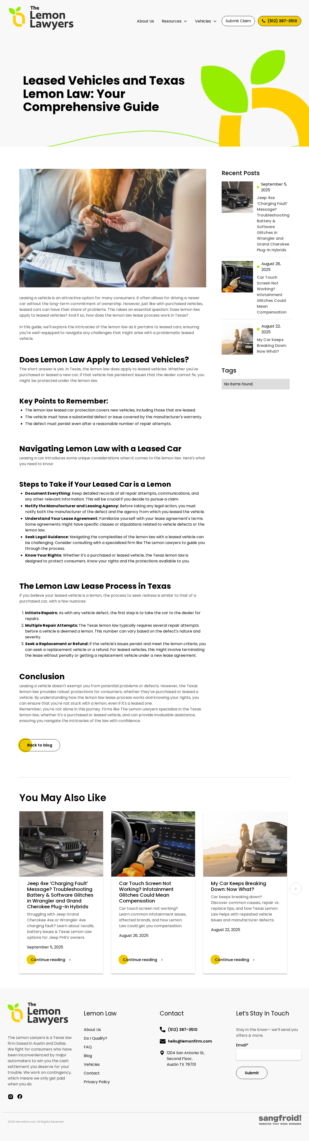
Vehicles (203, 21)
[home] (41, 18)
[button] (174, 21)
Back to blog (39, 745)
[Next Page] (296, 889)
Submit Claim (238, 21)
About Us (145, 21)
